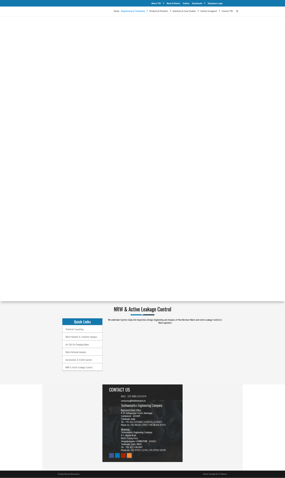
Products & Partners (158, 11)
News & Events (173, 3)
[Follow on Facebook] (111, 455)
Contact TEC (227, 11)
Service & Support (208, 11)
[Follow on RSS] (129, 455)
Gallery (186, 3)
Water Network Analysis (75, 352)
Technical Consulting (74, 329)
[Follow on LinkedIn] (117, 455)
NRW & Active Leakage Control (78, 367)
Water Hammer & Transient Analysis (81, 336)
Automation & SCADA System (78, 359)
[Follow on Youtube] (123, 455)
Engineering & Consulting (133, 11)
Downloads (197, 3)
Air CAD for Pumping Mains (77, 344)
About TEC (156, 3)
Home (116, 11)
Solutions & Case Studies (184, 11)
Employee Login (215, 3)
